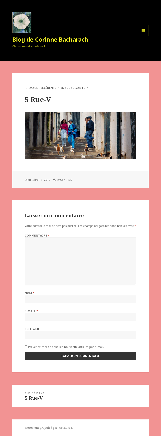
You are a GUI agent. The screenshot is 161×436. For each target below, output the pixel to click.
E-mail (31, 311)
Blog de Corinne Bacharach (50, 39)
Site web (32, 329)
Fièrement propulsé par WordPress (49, 427)
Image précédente (42, 88)
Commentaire (37, 235)
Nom (30, 293)
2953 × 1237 (64, 180)
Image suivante (73, 88)
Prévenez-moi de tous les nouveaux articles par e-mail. (66, 347)
